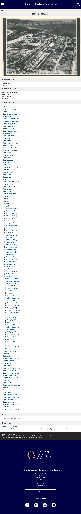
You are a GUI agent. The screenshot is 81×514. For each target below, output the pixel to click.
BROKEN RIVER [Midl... (12, 378)
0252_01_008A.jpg (12, 325)
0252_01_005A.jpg (12, 317)
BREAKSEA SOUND (11, 361)
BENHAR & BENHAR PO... (12, 150)
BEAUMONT (8, 141)
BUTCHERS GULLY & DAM (12, 409)
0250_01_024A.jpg (11, 213)
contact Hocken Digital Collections (34, 435)
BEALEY (7, 138)
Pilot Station (10, 204)
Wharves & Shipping (12, 257)
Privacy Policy (5, 434)
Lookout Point (10, 242)
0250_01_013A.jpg (11, 259)
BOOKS (7, 354)
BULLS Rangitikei (10, 400)
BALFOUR (8, 116)
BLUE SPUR (8, 196)
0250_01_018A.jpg (11, 271)
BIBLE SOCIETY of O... (11, 160)
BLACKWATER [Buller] (11, 187)
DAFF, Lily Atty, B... (11, 274)
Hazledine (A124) (7, 85)
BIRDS (7, 170)
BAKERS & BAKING (11, 109)
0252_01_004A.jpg (12, 315)
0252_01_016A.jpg (12, 344)
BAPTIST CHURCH (10, 129)
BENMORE (8, 153)
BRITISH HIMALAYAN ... (12, 371)
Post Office (9, 233)
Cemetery (9, 228)
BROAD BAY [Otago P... (12, 375)
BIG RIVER (8, 165)
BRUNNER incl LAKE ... (11, 383)
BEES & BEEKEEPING (11, 143)
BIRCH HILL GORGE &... (12, 167)
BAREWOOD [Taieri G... (12, 131)
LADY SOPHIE (11, 286)
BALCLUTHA (8, 112)
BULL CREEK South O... (12, 390)
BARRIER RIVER (9, 133)
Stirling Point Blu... (11, 218)
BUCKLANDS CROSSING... (13, 385)
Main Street (9, 254)
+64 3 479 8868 (40, 483)
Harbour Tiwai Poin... (12, 279)
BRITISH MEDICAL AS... (12, 373)
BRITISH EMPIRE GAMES (12, 368)
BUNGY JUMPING (10, 402)
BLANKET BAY (9, 189)
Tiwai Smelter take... (13, 310)
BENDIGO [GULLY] (10, 148)
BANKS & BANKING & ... (12, 121)
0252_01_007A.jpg (12, 322)
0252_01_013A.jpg (12, 337)
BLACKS (7, 179)
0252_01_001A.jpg (12, 308)
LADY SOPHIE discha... (13, 305)
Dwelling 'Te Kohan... (12, 252)
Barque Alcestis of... (12, 211)
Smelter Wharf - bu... (13, 334)
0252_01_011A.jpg (12, 332)
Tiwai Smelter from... (13, 288)
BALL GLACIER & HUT (11, 119)
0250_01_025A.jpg (11, 216)
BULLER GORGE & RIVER (12, 395)
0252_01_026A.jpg (12, 300)
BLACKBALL (8, 175)
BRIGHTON (8, 366)
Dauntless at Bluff (11, 247)
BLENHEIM (8, 191)
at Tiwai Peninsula (12, 329)
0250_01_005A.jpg (11, 240)
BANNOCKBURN (10, 126)
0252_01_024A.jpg (12, 296)
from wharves (10, 264)
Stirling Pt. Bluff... (11, 220)
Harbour (8, 276)
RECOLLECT (4, 437)
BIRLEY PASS (9, 172)
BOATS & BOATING (11, 351)
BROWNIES (8, 380)
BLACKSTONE (9, 184)
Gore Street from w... (12, 250)
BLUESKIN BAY (9, 199)
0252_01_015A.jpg (12, 341)
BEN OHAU (8, 145)
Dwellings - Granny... (12, 235)
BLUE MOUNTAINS (10, 194)
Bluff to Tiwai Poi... (12, 283)
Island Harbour (11, 349)
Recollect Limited (24, 437)
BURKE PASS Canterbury (12, 404)
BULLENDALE (9, 392)
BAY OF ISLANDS (10, 136)
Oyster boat (10, 266)
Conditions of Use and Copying (9, 426)
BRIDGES (8, 363)
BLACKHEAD (9, 177)
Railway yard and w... (12, 208)
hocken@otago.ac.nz (40, 485)
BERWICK (8, 158)
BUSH (7, 407)
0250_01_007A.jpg (11, 245)
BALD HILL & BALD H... (11, 114)
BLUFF (7, 201)
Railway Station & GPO (13, 262)
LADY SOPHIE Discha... (13, 281)
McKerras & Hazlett (12, 225)
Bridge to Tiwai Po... (13, 298)
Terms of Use (12, 434)
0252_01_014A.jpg (12, 339)
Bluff (7, 206)
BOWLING (8, 356)
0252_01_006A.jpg (12, 320)
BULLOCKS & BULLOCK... (12, 397)
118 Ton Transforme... (13, 312)
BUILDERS (8, 387)
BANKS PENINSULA (11, 124)
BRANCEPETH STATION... (12, 358)
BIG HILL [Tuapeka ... (11, 162)
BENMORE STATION (11, 155)
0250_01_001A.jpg (11, 230)
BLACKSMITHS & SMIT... (12, 182)
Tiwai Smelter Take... (13, 303)
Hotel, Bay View (11, 223)
